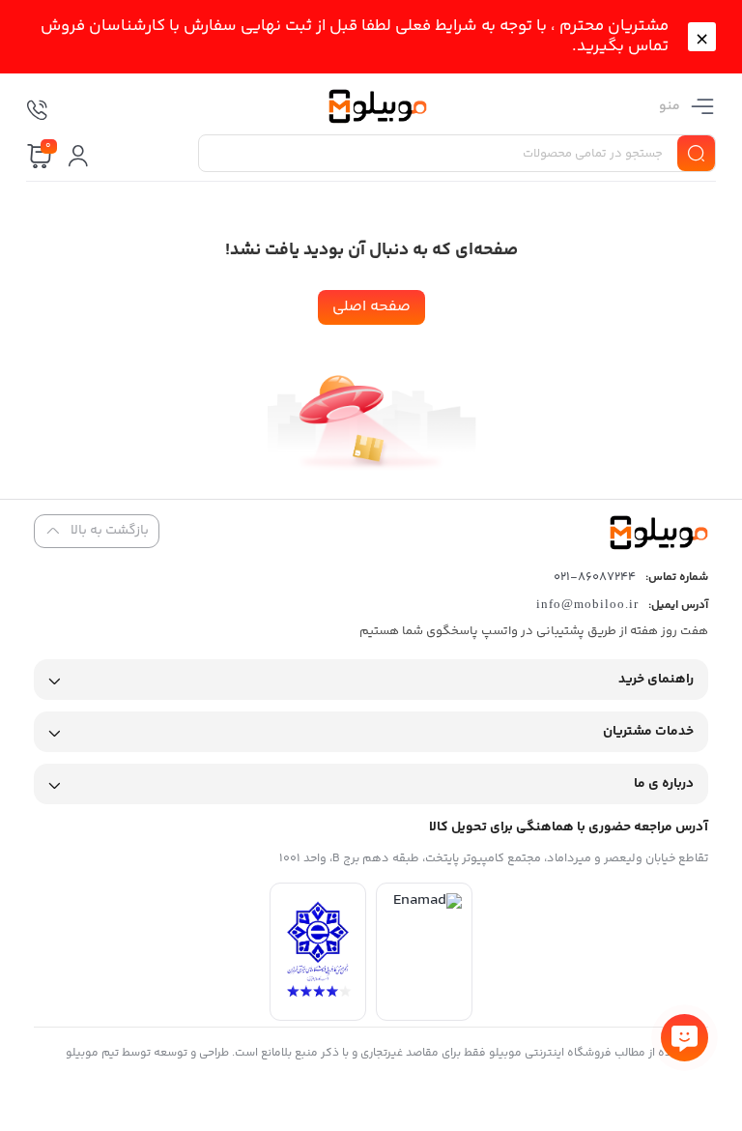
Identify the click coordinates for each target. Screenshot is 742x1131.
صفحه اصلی (371, 307)
